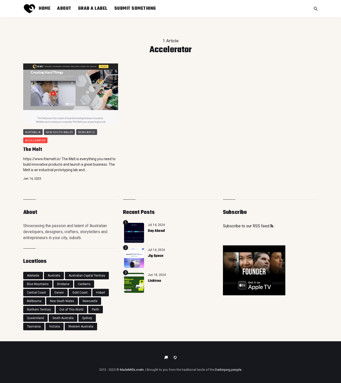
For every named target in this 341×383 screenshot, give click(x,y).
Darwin (59, 292)
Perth (95, 309)
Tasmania (34, 326)
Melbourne (34, 301)
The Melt (32, 149)
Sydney (87, 318)
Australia (33, 132)
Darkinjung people (228, 370)
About (64, 8)
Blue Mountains (38, 284)
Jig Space (156, 256)
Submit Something (135, 8)
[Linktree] (134, 283)
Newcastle (86, 132)
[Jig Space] (134, 258)
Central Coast (36, 292)
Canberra (84, 284)
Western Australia (80, 326)
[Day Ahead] (134, 233)
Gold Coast (80, 292)
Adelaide (33, 275)
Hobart (100, 292)
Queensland (35, 318)
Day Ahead (156, 231)
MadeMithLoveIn (132, 370)
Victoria (54, 326)
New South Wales (59, 132)
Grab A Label (93, 8)
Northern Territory (39, 309)
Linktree (154, 281)
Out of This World (71, 309)
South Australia (63, 318)
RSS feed (261, 226)
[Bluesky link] (166, 357)
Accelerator (35, 140)
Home (44, 8)
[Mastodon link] (175, 357)
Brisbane (63, 284)
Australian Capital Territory (87, 275)
